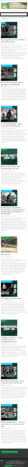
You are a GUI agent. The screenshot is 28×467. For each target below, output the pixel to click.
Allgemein (4, 149)
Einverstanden (8, 465)
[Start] (7, 18)
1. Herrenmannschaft (7, 65)
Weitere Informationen (18, 465)
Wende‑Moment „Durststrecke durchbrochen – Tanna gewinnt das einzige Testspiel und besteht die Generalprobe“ (13, 211)
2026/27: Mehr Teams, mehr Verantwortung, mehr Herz (10, 167)
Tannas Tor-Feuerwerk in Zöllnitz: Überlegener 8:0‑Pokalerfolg (12, 83)
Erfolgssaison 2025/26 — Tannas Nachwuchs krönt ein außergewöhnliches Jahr (12, 340)
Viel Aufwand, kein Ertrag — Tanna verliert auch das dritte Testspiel (12, 382)
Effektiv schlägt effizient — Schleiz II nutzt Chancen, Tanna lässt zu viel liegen (13, 424)
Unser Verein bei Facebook (10, 452)
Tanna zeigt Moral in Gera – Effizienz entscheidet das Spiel (13, 41)
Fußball (4, 320)
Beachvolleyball (6, 237)
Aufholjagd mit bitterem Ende (11, 298)
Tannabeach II (5, 254)
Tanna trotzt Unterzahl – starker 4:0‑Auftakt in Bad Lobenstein (11, 125)
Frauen (3, 22)
